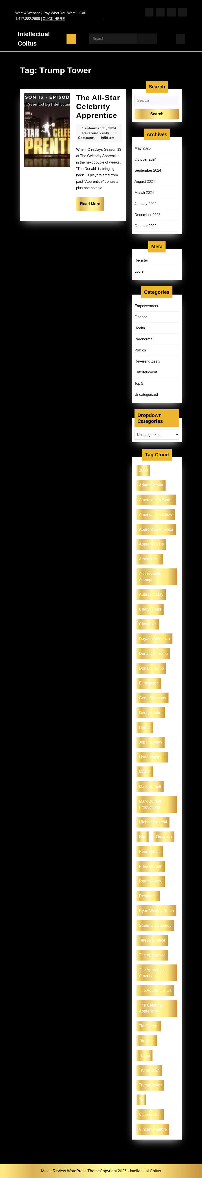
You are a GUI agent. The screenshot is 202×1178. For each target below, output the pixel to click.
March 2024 (144, 192)
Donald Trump (151, 668)
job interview (150, 742)
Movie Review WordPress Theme (70, 1171)
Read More (90, 204)
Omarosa (164, 837)
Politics (140, 350)
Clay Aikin (148, 624)
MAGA (145, 772)
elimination (149, 683)
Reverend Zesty (95, 133)
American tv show (155, 515)
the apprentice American (152, 973)
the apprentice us (155, 990)
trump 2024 (149, 1070)
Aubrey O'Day (151, 594)
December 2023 (147, 215)
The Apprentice (152, 955)
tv (141, 1100)
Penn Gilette (150, 851)
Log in (139, 271)
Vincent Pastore (153, 1129)
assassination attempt (151, 577)
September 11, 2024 (99, 128)
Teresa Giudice (152, 940)
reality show (150, 881)
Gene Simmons (152, 698)
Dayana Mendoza (154, 639)
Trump (144, 1055)
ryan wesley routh (156, 911)
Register (141, 260)
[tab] (71, 39)
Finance (141, 317)
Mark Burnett (150, 786)
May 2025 (143, 148)
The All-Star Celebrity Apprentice (98, 106)
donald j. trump (153, 653)
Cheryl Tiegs (150, 609)
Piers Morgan (150, 866)
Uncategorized (146, 394)
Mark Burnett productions (150, 804)
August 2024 (145, 181)
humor (145, 727)
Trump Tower (150, 1085)
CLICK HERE (54, 19)
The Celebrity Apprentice (151, 1008)
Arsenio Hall (150, 559)
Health (140, 328)
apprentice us (151, 544)
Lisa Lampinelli (152, 757)
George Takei (150, 713)
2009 (143, 470)
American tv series (156, 500)
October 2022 (145, 226)
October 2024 (145, 159)
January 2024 (145, 203)
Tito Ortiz (146, 1041)
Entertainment (146, 372)
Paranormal (144, 339)
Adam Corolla (151, 485)
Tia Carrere (149, 1026)
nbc (142, 837)
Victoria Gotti (150, 1114)
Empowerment (146, 306)
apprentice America (156, 529)
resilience (148, 896)
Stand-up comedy (155, 925)
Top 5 (139, 383)
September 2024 (148, 170)
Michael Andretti (153, 822)
